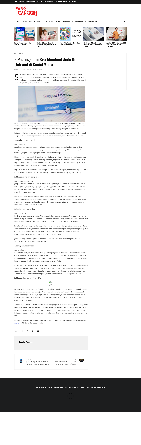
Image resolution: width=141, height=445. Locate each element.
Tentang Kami (19, 1)
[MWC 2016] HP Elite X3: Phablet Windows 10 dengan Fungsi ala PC (37, 362)
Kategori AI (48, 21)
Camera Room (68, 21)
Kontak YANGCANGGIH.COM (34, 1)
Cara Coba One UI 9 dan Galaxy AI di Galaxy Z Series (70, 43)
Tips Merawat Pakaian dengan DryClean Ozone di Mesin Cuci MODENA (92, 44)
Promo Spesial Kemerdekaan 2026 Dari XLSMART (23, 43)
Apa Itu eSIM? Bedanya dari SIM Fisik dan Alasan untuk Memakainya (116, 44)
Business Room (80, 21)
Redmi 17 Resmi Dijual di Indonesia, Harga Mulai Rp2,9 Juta (46, 44)
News (17, 21)
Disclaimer (58, 1)
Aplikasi (28, 69)
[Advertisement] (109, 73)
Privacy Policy (48, 1)
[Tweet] (27, 331)
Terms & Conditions (70, 1)
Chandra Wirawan (19, 69)
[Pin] (32, 331)
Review (24, 21)
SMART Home (92, 21)
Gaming (58, 21)
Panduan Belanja (35, 21)
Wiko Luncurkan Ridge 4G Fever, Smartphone (65, 362)
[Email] (38, 331)
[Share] (22, 331)
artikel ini (17, 323)
